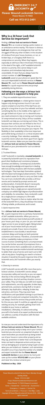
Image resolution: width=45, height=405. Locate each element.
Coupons (23, 388)
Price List (24, 391)
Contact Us (31, 388)
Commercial (25, 386)
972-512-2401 (27, 19)
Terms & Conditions (12, 391)
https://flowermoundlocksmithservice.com (22, 381)
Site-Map (31, 391)
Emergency (14, 388)
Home (7, 386)
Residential (15, 386)
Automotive (35, 386)
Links (38, 391)
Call (23, 402)
